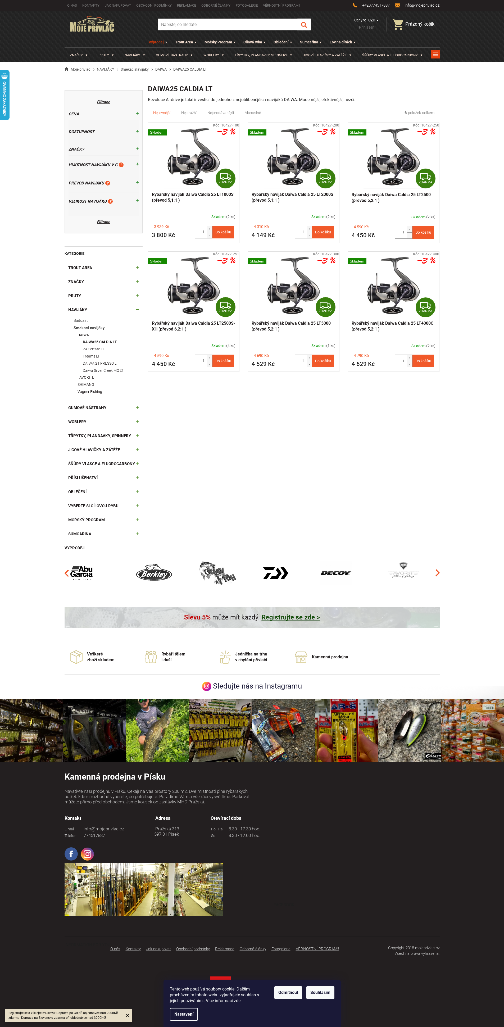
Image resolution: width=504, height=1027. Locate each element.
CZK (372, 20)
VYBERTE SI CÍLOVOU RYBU (93, 506)
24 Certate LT (93, 349)
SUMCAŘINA (79, 534)
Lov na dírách (341, 42)
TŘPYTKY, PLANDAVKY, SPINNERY (99, 435)
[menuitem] (79, 55)
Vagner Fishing (90, 392)
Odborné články (215, 5)
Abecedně (253, 113)
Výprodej (156, 42)
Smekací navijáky (89, 327)
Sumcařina (309, 42)
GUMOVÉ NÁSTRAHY (87, 407)
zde (237, 1000)
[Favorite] (403, 573)
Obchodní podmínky (154, 5)
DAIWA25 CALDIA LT (100, 342)
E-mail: (70, 829)
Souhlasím (320, 992)
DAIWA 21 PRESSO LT (100, 363)
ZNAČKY (76, 281)
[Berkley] (155, 573)
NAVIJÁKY (77, 309)
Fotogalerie (247, 5)
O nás (72, 5)
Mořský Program (218, 42)
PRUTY (74, 295)
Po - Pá (216, 829)
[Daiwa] (275, 573)
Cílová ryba (252, 42)
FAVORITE (86, 377)
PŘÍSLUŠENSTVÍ (83, 478)
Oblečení (281, 42)
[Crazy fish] (217, 573)
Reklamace (186, 5)
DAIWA (83, 335)
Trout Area (184, 42)
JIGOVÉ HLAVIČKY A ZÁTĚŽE (94, 449)
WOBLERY (77, 421)
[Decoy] (336, 573)
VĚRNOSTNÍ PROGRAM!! (281, 5)
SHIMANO (86, 384)
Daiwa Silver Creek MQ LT (103, 370)
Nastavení (183, 1014)
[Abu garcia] (82, 573)
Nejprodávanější (220, 113)
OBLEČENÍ (77, 492)
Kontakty (90, 5)
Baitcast (81, 320)
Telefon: (71, 836)
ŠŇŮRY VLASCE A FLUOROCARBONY (101, 464)
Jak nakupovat (118, 5)
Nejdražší (189, 113)
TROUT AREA (80, 267)
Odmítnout (288, 992)
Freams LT (91, 356)
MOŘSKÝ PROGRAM (86, 520)
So (212, 836)
